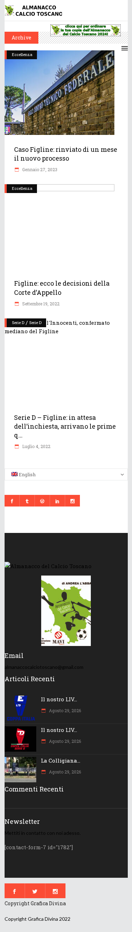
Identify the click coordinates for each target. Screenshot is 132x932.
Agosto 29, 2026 (64, 710)
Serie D (18, 322)
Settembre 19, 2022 (40, 303)
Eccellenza (22, 54)
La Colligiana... (60, 760)
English (27, 474)
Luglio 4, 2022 (35, 446)
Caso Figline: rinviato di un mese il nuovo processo (65, 153)
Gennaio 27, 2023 (39, 169)
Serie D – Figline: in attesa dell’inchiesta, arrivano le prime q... (65, 426)
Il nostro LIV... (59, 699)
